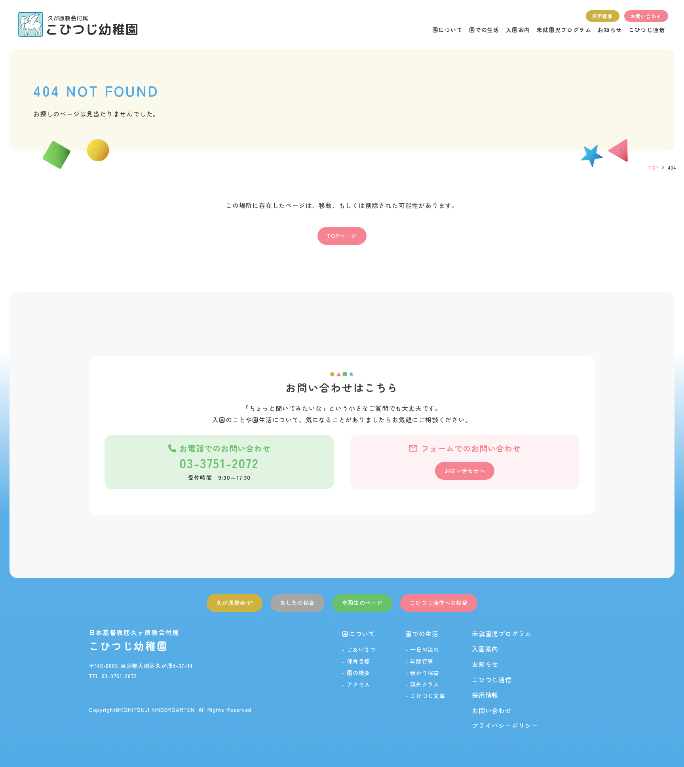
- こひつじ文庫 (425, 696)
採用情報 (485, 695)
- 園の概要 (356, 673)
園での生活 (422, 633)
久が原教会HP (234, 603)
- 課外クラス (422, 684)
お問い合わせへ (465, 471)
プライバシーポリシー (505, 725)
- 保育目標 (356, 661)
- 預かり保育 (422, 673)
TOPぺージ (342, 236)
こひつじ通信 (492, 679)
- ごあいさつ (359, 649)
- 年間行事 (419, 661)
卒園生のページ (362, 603)
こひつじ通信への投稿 (439, 603)
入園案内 (485, 648)
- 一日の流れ (422, 649)
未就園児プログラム (502, 633)
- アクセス (356, 684)
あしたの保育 (297, 603)
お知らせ (485, 664)
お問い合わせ (492, 710)
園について (358, 633)
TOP (653, 167)
